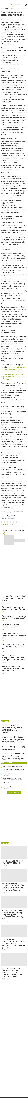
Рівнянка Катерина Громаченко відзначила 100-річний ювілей (14, 617)
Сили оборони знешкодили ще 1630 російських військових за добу (13, 647)
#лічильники (8, 518)
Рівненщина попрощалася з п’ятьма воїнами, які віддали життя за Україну (14, 756)
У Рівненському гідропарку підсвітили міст (13, 747)
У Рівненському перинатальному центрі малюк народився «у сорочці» (12, 728)
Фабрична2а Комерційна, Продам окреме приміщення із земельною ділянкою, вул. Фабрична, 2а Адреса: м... (13, 887)
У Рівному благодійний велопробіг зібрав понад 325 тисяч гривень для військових (13, 658)
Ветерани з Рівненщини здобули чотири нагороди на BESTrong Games (13, 668)
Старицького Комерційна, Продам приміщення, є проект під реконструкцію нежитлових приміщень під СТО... (13, 915)
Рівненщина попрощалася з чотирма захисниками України (13, 608)
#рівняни (13, 518)
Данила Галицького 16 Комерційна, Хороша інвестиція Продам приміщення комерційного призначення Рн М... (12, 972)
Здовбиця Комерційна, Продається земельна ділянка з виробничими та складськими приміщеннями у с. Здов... (13, 943)
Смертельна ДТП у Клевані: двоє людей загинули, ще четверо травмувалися (13, 739)
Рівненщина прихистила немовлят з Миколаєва (11, 626)
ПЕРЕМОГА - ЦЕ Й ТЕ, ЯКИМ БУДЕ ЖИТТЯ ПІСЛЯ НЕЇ (12, 862)
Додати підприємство (14, 792)
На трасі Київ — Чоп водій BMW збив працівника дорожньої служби (13, 598)
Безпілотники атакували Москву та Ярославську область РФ (14, 636)
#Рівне (2, 518)
